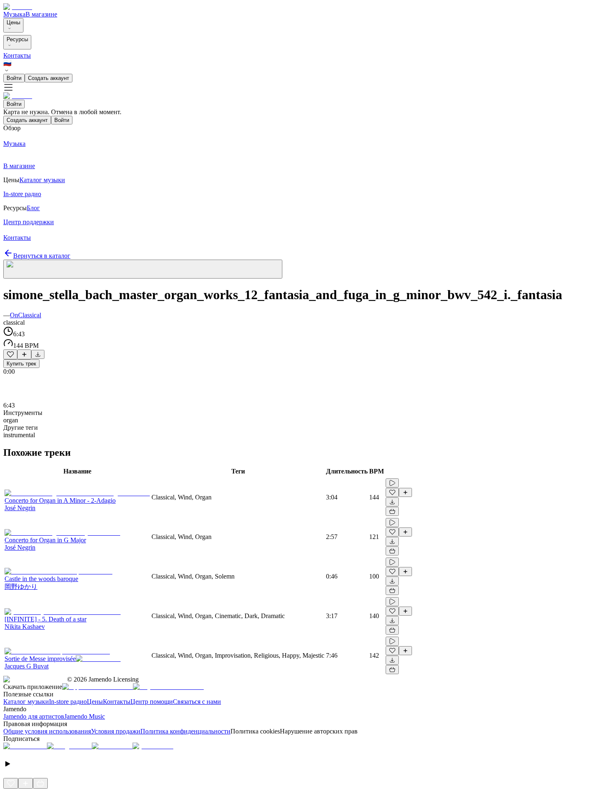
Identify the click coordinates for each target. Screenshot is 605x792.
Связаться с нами (197, 701)
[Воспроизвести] (392, 482)
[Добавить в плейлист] (24, 354)
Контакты (17, 55)
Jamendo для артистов (33, 716)
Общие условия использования (47, 731)
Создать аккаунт (48, 78)
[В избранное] (10, 354)
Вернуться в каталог (41, 255)
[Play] (142, 269)
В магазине (41, 14)
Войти (14, 78)
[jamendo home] (17, 6)
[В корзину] (392, 511)
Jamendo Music (84, 716)
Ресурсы (17, 39)
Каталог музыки (26, 701)
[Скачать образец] (37, 354)
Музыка (14, 14)
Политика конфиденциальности (185, 731)
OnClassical (25, 315)
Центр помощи (151, 701)
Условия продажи (115, 731)
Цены (13, 22)
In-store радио (68, 701)
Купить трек (21, 364)
